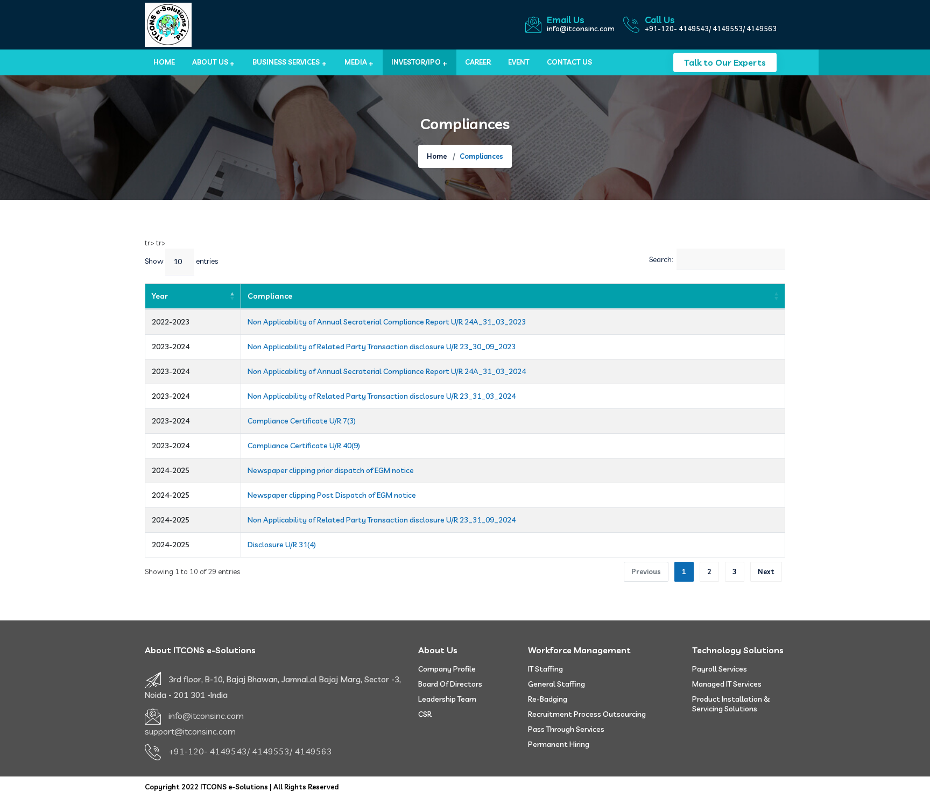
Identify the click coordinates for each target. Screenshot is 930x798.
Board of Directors (450, 684)
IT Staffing (545, 669)
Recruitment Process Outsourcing (587, 714)
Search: (661, 259)
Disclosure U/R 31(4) (282, 544)
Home (164, 62)
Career (478, 62)
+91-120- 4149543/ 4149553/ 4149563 (711, 28)
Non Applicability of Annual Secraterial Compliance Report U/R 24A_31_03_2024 (387, 371)
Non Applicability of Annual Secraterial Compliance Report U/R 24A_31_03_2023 (387, 322)
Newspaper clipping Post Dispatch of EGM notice (332, 495)
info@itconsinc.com (581, 28)
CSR (425, 714)
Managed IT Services (727, 684)
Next (766, 571)
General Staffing (556, 684)
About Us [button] (210, 62)
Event (519, 62)
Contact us (569, 62)
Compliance (270, 296)
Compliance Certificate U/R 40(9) (304, 445)
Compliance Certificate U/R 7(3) (302, 421)
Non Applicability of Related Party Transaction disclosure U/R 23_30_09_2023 (382, 346)
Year (160, 296)
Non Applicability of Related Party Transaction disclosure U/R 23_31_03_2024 (382, 396)
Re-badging (547, 699)
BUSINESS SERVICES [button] (286, 62)
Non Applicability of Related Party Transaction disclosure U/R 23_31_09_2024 (382, 520)
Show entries (181, 261)
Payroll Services (719, 669)
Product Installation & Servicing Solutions (731, 704)
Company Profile (447, 669)
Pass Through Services (566, 729)
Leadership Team (447, 699)
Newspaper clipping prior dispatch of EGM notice (331, 470)
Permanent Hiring (558, 744)
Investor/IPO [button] (416, 62)
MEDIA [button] (355, 62)
